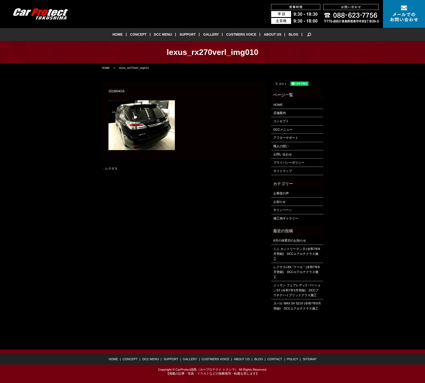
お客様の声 (281, 193)
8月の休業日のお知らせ (289, 240)
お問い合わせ (282, 154)
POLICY (292, 359)
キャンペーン (282, 210)
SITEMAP (309, 359)
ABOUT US (272, 34)
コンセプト (281, 121)
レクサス (111, 168)
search (309, 34)
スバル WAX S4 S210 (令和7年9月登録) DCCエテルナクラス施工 (297, 306)
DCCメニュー (282, 129)
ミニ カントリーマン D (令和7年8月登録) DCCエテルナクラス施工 (296, 254)
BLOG (293, 34)
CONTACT (274, 359)
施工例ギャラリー (285, 218)
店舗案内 (279, 113)
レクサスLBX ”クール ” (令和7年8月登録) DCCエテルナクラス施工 (296, 272)
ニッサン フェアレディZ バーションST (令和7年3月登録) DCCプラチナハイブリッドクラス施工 (297, 290)
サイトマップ (282, 171)
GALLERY (211, 34)
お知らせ (279, 201)
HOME (117, 34)
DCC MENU (163, 34)
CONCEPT (138, 34)
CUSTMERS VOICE (241, 34)
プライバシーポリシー (288, 162)
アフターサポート (285, 137)
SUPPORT (188, 34)
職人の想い (281, 146)
